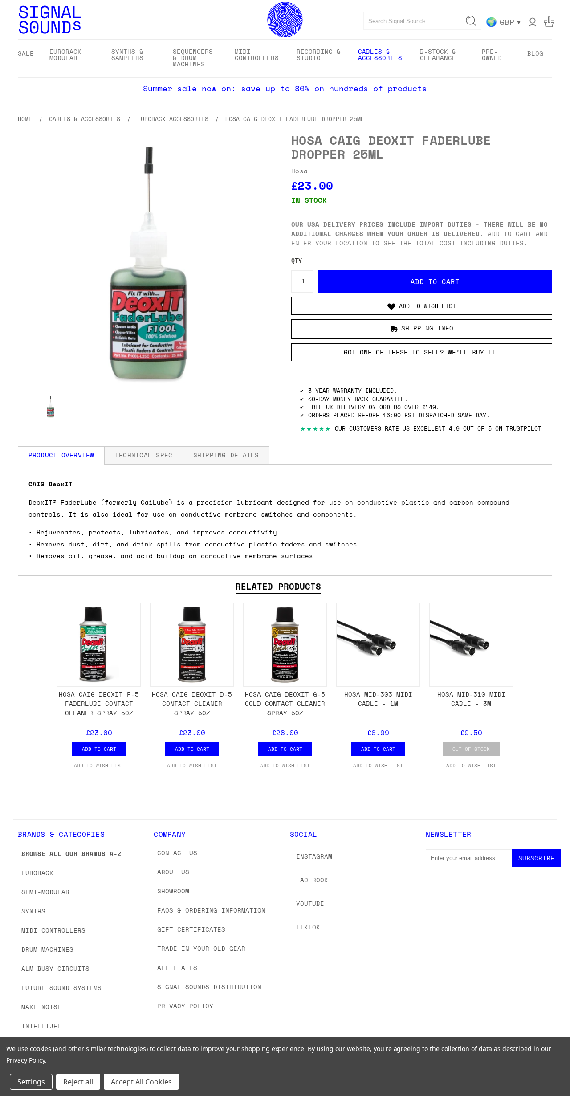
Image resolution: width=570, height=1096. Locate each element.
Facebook (312, 879)
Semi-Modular (45, 891)
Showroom (173, 891)
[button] (421, 306)
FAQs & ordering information (211, 910)
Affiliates (177, 967)
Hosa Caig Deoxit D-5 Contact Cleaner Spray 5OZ (192, 703)
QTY (296, 261)
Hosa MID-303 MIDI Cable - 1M (378, 698)
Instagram (314, 856)
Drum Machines (47, 949)
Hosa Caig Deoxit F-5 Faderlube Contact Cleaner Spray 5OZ (99, 703)
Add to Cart (99, 749)
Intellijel (41, 1026)
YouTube (310, 903)
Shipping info (427, 328)
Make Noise (41, 1006)
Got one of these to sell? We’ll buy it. (422, 352)
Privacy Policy (185, 1005)
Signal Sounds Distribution (209, 986)
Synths (33, 911)
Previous (547, 1068)
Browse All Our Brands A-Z (71, 853)
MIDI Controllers (53, 930)
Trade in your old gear (201, 948)
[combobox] (422, 21)
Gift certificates (191, 929)
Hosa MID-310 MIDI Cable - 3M (471, 698)
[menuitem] (26, 53)
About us (173, 871)
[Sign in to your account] (532, 21)
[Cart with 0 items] (549, 21)
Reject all (78, 1082)
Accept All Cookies (141, 1082)
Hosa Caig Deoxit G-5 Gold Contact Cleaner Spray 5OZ (285, 703)
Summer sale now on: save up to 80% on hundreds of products (285, 88)
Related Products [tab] (278, 586)
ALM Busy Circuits (55, 968)
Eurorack (37, 872)
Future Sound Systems (61, 987)
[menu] (285, 58)
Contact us (177, 852)
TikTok (308, 927)
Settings (31, 1082)
